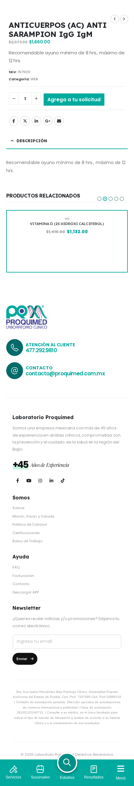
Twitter (25, 121)
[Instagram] (40, 480)
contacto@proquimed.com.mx (65, 373)
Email (59, 121)
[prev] (114, 19)
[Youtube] (29, 480)
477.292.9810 (41, 350)
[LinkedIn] (51, 480)
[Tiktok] (62, 480)
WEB (34, 79)
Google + (48, 121)
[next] (124, 19)
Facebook (14, 121)
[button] (99, 199)
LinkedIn (36, 121)
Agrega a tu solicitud (74, 99)
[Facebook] (17, 480)
